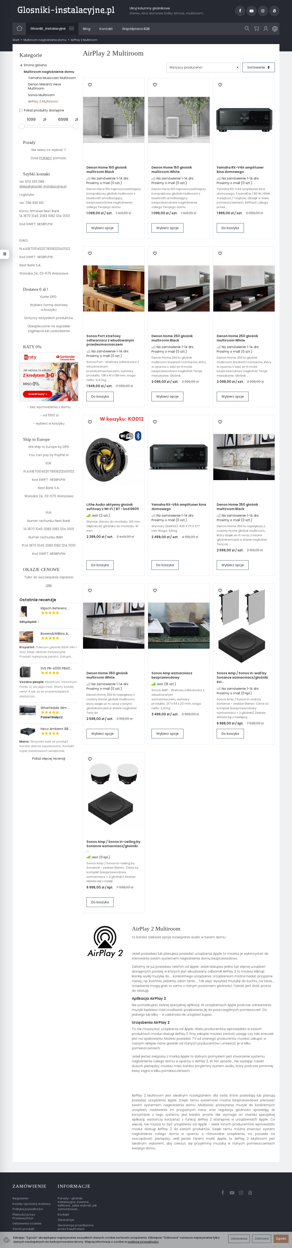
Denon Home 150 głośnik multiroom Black (106, 169)
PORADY (45, 158)
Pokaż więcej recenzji (48, 758)
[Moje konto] (266, 29)
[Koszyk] (256, 29)
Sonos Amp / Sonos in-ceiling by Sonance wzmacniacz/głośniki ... (113, 846)
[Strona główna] (66, 10)
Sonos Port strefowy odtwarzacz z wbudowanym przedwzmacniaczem (110, 340)
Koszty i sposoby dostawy (32, 1204)
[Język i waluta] (274, 29)
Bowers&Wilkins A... (55, 633)
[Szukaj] (247, 29)
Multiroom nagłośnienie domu (49, 71)
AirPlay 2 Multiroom (43, 101)
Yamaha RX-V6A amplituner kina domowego (178, 506)
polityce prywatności (143, 1242)
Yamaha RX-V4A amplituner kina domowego (240, 169)
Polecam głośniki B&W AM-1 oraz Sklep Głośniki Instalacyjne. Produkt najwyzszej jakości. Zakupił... (48, 652)
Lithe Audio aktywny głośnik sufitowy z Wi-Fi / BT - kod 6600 (112, 506)
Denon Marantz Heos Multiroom (44, 86)
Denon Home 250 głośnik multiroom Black (172, 338)
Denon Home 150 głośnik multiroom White (171, 169)
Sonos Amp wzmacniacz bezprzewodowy (171, 675)
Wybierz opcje (102, 228)
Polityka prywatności (28, 1209)
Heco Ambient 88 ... (56, 729)
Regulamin (21, 1198)
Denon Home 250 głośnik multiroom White (237, 338)
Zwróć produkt (23, 1229)
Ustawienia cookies (27, 1223)
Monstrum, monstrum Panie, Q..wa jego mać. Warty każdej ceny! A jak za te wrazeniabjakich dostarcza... (48, 689)
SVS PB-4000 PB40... (56, 668)
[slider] (22, 126)
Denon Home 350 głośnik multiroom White (107, 675)
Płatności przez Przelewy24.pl (24, 1216)
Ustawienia (239, 1238)
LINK (49, 585)
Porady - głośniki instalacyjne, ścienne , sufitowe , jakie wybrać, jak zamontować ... (77, 1203)
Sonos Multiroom (41, 95)
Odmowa (262, 1238)
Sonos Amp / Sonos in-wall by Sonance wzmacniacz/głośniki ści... (242, 677)
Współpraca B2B (136, 28)
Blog (86, 28)
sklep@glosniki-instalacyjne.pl (42, 186)
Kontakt (106, 28)
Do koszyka (230, 228)
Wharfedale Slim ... (55, 708)
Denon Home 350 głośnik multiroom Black (237, 506)
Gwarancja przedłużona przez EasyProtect (76, 1227)
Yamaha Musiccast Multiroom (52, 78)
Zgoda (281, 1238)
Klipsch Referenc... (55, 608)
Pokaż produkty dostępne (44, 110)
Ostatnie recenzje (37, 600)
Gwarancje (66, 1220)
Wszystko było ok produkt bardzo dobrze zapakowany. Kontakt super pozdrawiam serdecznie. (46, 746)
